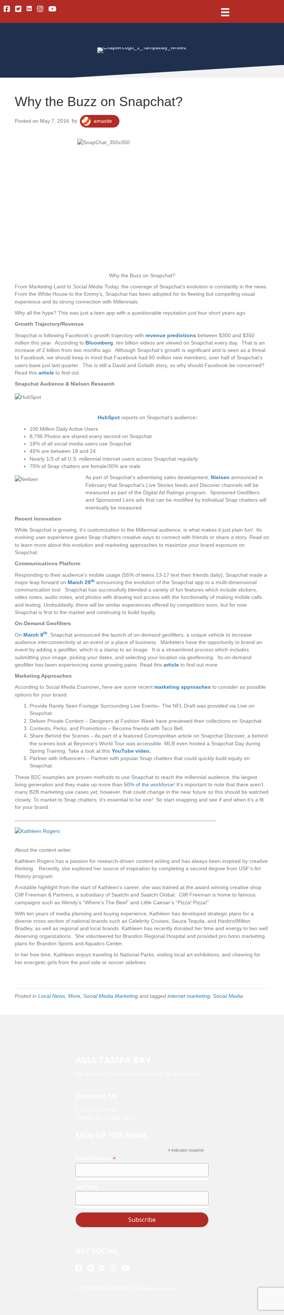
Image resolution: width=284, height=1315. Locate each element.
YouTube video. (131, 751)
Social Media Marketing (110, 996)
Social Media (228, 996)
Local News (51, 996)
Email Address (95, 1158)
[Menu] (225, 12)
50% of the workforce (148, 784)
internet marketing (189, 996)
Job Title (86, 1187)
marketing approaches (182, 687)
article (171, 665)
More (74, 996)
